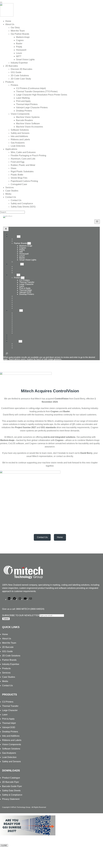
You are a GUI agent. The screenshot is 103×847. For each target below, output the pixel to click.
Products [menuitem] (9, 82)
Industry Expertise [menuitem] (19, 63)
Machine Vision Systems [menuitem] (28, 117)
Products (12, 275)
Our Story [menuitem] (15, 27)
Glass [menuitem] (13, 168)
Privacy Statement (10, 799)
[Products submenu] (18, 275)
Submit (6, 619)
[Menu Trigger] (1, 2)
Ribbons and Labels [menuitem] (20, 139)
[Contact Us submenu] (20, 341)
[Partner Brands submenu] (29, 243)
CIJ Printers (7, 702)
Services (6, 673)
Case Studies (8, 677)
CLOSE (4, 845)
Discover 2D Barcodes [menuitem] (21, 69)
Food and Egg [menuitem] (17, 162)
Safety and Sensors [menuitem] (20, 133)
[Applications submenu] (21, 310)
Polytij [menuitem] (19, 47)
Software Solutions (11, 749)
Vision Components (11, 744)
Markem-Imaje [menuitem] (23, 37)
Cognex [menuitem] (20, 40)
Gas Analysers (9, 753)
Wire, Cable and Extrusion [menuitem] (23, 152)
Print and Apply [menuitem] (23, 101)
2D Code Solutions (11, 656)
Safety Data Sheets (11, 790)
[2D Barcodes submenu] (22, 264)
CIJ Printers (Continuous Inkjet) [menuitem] (31, 88)
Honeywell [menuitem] (21, 50)
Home (11, 234)
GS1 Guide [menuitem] (16, 72)
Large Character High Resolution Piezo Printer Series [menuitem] (41, 95)
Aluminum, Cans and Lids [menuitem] (23, 159)
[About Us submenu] (19, 236)
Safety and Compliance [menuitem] (22, 203)
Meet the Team (9, 643)
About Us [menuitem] (9, 24)
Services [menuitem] (9, 187)
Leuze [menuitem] (19, 53)
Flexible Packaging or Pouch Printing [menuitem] (28, 155)
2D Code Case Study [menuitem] (21, 79)
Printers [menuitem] (14, 85)
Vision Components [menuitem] (20, 114)
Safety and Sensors (11, 761)
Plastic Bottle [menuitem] (17, 175)
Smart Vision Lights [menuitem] (25, 59)
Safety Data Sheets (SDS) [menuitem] (23, 207)
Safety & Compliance (12, 795)
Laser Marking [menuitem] (23, 98)
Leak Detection (9, 757)
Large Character (10, 710)
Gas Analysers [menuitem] (18, 143)
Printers (17, 277)
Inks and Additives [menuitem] (19, 136)
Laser (5, 714)
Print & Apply (8, 719)
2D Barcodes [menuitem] (11, 66)
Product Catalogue (11, 778)
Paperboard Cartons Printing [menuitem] (24, 181)
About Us (13, 236)
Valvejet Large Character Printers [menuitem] (32, 107)
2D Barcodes (14, 264)
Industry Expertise (10, 664)
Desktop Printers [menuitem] (24, 111)
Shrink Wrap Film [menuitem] (19, 178)
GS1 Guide (7, 651)
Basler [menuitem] (19, 43)
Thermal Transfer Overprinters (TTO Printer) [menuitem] (37, 91)
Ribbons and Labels (11, 740)
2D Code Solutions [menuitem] (20, 75)
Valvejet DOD (8, 727)
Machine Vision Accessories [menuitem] (29, 127)
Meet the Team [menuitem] (18, 31)
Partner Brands (20, 243)
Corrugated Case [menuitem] (19, 184)
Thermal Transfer (10, 706)
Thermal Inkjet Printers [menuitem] (27, 104)
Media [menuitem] (8, 194)
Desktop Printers (10, 731)
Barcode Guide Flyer (12, 786)
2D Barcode (8, 647)
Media (5, 681)
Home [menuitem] (8, 21)
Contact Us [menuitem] (10, 197)
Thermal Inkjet (9, 723)
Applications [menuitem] (11, 149)
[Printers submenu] (23, 277)
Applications (14, 310)
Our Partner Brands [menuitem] (20, 34)
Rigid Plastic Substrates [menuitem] (22, 171)
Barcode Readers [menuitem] (24, 120)
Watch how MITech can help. (14, 840)
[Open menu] (97, 221)
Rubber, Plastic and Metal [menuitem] (23, 165)
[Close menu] (6, 229)
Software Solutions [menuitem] (20, 130)
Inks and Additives (10, 736)
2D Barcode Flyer (10, 782)
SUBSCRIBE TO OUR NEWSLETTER (20, 615)
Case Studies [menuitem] (11, 191)
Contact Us (14, 341)
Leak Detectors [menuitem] (18, 146)
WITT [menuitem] (18, 56)
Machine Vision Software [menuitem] (28, 123)
